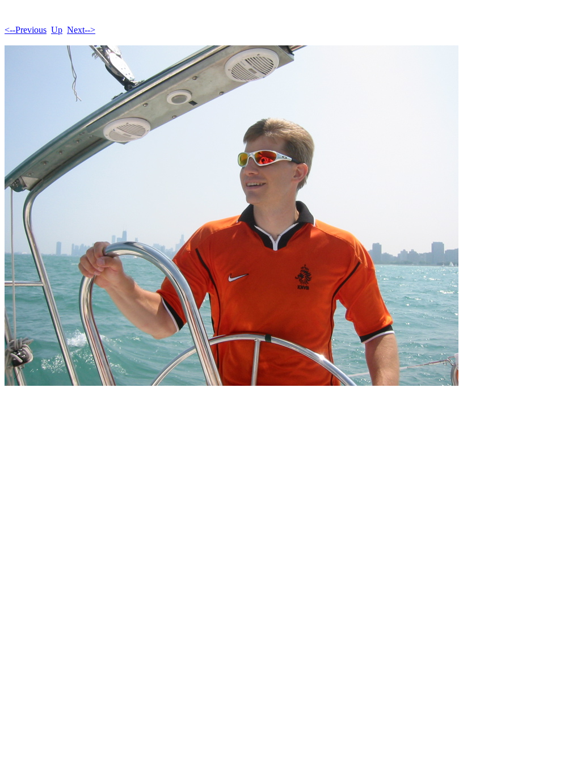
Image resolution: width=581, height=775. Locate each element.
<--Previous (26, 30)
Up (56, 30)
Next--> (81, 30)
